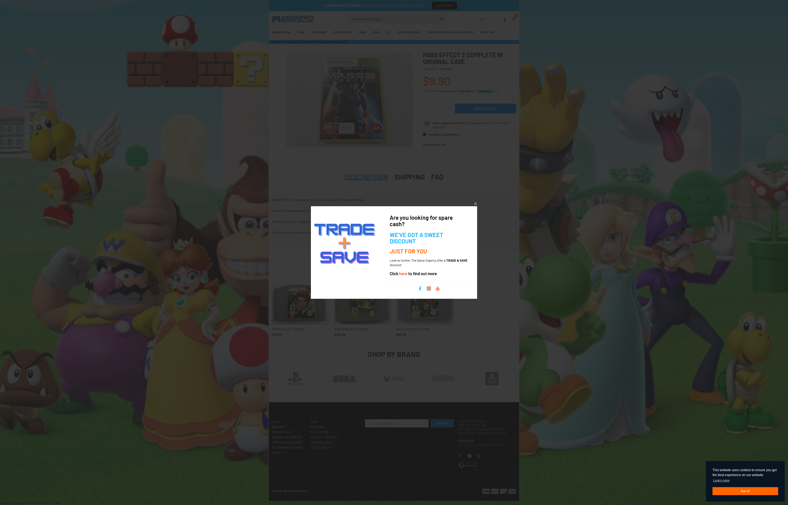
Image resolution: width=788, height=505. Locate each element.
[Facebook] (420, 288)
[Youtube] (438, 288)
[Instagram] (429, 288)
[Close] (475, 203)
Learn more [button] (721, 480)
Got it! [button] (745, 491)
